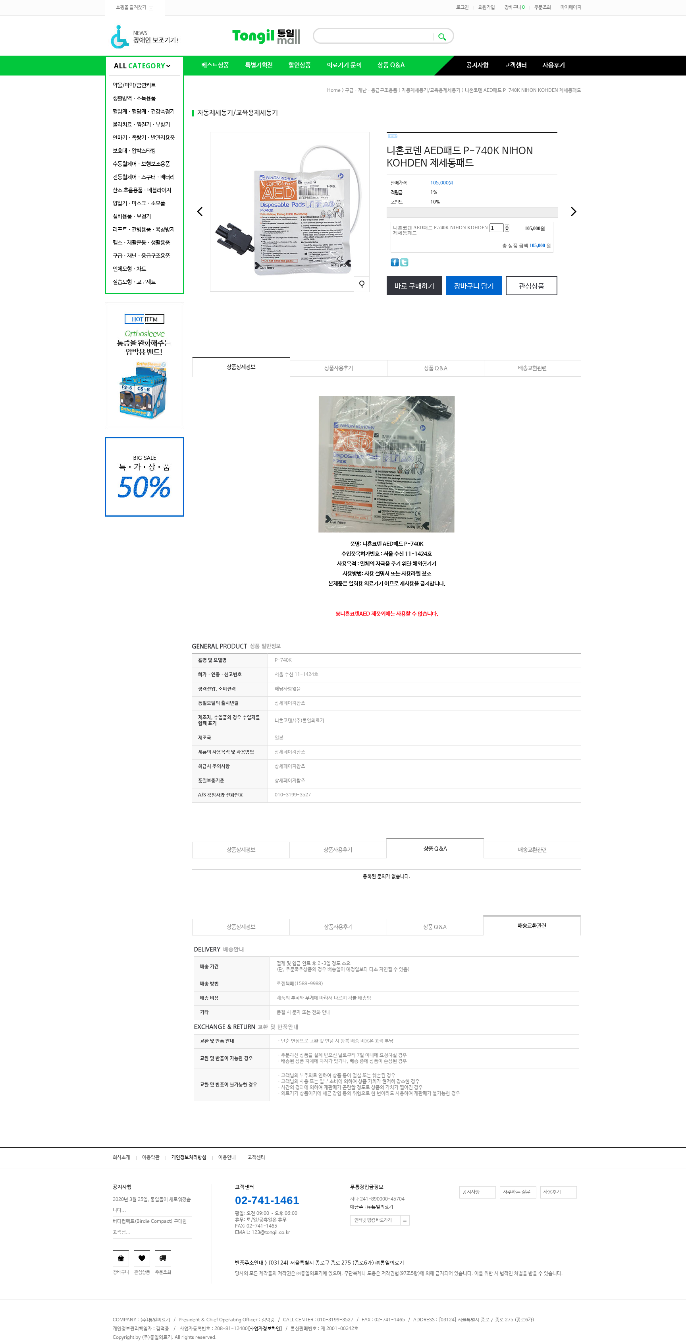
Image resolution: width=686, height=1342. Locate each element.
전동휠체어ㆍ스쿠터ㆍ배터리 (144, 177)
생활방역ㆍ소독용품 (134, 98)
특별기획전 (259, 65)
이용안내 (227, 1157)
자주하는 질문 (516, 1192)
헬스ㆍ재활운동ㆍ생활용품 (141, 243)
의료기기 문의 (344, 65)
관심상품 (531, 286)
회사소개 (121, 1157)
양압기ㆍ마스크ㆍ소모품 (139, 203)
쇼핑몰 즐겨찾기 (131, 7)
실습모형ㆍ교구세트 (134, 282)
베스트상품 (215, 65)
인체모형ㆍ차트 (129, 269)
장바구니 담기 (474, 286)
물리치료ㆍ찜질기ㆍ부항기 (141, 125)
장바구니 (515, 7)
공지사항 (477, 65)
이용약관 (151, 1157)
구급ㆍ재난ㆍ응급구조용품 (141, 256)
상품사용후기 (338, 368)
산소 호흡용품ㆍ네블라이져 (142, 190)
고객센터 (516, 65)
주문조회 (542, 7)
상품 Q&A (391, 65)
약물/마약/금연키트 (134, 85)
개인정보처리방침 (189, 1157)
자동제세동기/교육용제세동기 (431, 90)
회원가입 (486, 7)
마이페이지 (571, 7)
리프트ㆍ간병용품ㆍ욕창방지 (144, 230)
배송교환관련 (532, 368)
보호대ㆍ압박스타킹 (134, 151)
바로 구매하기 (414, 286)
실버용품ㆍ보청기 (132, 216)
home (334, 90)
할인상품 (300, 65)
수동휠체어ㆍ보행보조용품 (141, 164)
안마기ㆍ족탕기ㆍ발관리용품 (144, 138)
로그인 (462, 7)
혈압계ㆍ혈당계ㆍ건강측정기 (144, 111)
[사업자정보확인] (265, 1329)
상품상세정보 (241, 367)
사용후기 (554, 65)
